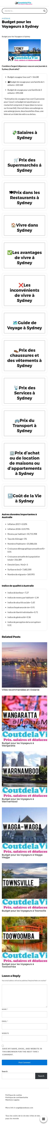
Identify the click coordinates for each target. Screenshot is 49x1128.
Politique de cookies (13, 1095)
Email (5, 1021)
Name (5, 1009)
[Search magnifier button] (44, 10)
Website (5, 1033)
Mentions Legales (12, 1100)
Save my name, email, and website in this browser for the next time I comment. (22, 1051)
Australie (6, 18)
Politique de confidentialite (16, 1097)
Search (5, 1071)
